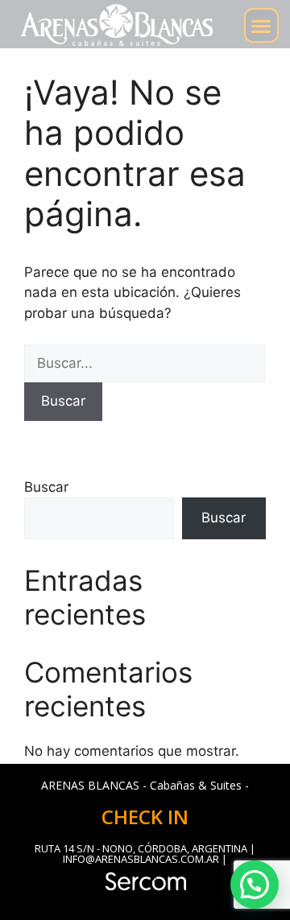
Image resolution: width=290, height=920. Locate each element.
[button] (261, 25)
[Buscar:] (144, 363)
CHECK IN (145, 816)
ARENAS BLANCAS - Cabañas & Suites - (145, 785)
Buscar (46, 487)
